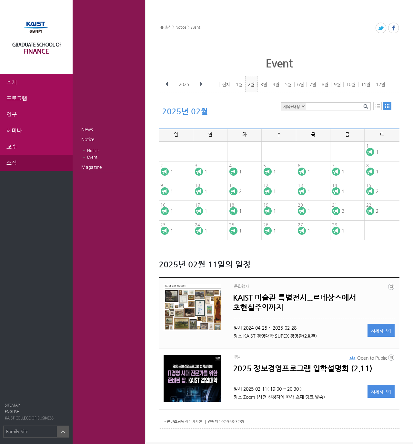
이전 (167, 84)
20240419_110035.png (392, 288)
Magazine (91, 167)
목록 (377, 106)
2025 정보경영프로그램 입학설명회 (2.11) (302, 368)
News (87, 129)
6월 (300, 84)
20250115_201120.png (392, 359)
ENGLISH (12, 411)
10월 (351, 84)
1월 (239, 84)
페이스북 (393, 28)
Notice (88, 139)
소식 (168, 27)
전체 (226, 84)
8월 (325, 84)
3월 (263, 84)
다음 (201, 84)
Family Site (17, 431)
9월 (337, 84)
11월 (365, 84)
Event (92, 157)
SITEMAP (12, 405)
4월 (276, 84)
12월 (380, 84)
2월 (251, 84)
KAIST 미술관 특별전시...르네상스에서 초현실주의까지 (294, 302)
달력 (387, 106)
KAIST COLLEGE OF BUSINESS (29, 418)
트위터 (381, 28)
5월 (288, 84)
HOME (162, 27)
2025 (184, 84)
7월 (312, 84)
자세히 (381, 330)
